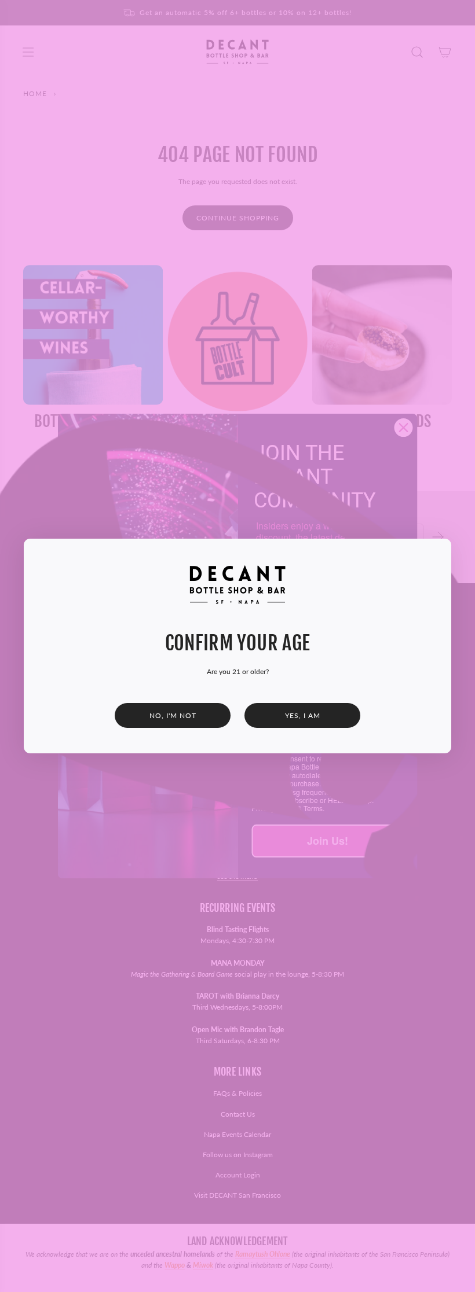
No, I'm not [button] (172, 715)
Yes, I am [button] (302, 715)
